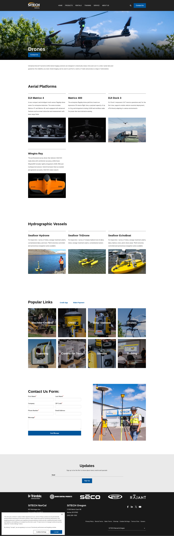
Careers (143, 521)
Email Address (60, 410)
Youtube (140, 507)
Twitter (136, 507)
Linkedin (131, 507)
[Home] (34, 5)
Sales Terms (108, 521)
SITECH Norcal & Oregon (117, 528)
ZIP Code (58, 403)
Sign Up (87, 480)
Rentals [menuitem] (78, 5)
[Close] (62, 514)
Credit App (64, 303)
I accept (56, 532)
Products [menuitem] (69, 5)
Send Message (54, 433)
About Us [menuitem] (105, 5)
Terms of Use (135, 521)
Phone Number (33, 410)
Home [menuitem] (60, 5)
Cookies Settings (41, 532)
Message (31, 417)
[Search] (129, 5)
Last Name (59, 396)
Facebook (127, 507)
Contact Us (140, 5)
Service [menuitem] (96, 5)
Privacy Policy (90, 521)
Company (31, 403)
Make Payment (78, 303)
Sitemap (115, 521)
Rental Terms (99, 521)
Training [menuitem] (87, 5)
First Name (32, 396)
